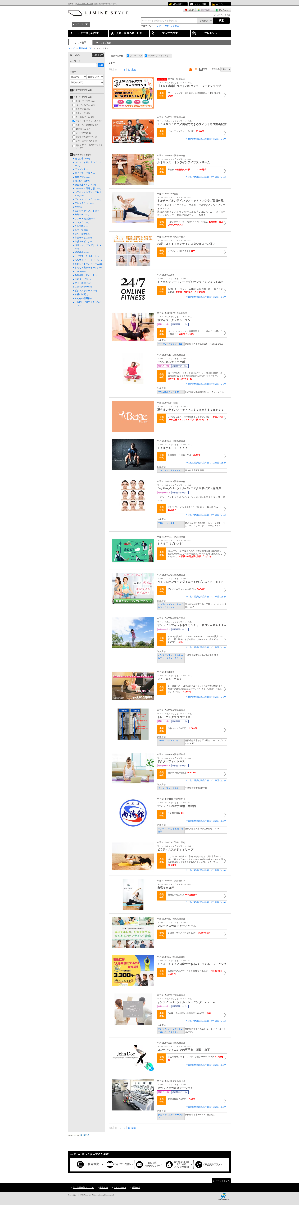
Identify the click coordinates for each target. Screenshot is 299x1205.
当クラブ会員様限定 (182, 772)
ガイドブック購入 (85, 173)
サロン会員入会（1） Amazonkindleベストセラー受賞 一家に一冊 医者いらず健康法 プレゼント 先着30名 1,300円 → (195, 639)
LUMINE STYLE (85, 3)
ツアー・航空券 (84, 218)
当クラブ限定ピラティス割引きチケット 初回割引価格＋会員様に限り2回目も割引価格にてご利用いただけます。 (195, 376)
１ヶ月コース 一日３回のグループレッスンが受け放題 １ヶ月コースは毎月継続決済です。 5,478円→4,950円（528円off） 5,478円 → (195, 689)
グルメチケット (84, 203)
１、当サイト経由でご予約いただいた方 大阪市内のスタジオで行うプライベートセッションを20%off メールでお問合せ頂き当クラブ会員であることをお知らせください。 (195, 860)
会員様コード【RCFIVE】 (184, 455)
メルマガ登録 (200, 4)
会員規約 (103, 1187)
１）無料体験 (176, 813)
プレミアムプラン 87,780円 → (186, 589)
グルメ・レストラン (88, 199)
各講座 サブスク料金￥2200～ (190, 933)
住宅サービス (83, 279)
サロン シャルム (166, 523)
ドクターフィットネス (168, 788)
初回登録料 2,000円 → (181, 1099)
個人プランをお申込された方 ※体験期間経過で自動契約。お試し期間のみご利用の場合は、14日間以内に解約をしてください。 (195, 554)
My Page (222, 10)
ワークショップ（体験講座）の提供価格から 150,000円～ (195, 94)
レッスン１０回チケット (181, 251)
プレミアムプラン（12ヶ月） (186, 131)
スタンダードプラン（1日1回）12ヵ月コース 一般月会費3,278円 (195, 290)
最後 (134, 69)
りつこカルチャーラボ (168, 392)
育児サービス (83, 237)
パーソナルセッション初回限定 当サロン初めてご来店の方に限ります (195, 332)
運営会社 (136, 1187)
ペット (80, 271)
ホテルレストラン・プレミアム (88, 194)
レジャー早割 (163, 26)
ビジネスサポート (86, 290)
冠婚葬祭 (82, 252)
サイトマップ (120, 1187)
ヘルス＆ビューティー (88, 260)
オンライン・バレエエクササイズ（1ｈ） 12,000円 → (193, 508)
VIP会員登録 (178, 4)
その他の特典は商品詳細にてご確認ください (206, 139)
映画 (78, 207)
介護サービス (83, 241)
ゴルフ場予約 (82, 233)
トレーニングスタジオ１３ (170, 740)
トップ (71, 48)
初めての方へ (204, 10)
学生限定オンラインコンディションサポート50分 (195, 1058)
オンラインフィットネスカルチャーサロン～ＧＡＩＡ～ (170, 658)
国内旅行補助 (82, 181)
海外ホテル (82, 214)
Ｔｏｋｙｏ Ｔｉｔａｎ (169, 470)
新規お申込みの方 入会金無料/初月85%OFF (195, 972)
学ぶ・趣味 (83, 283)
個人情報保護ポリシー (83, 1187)
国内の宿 (82, 158)
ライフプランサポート (87, 256)
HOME (189, 10)
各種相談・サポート (87, 275)
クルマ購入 (82, 226)
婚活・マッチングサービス (88, 247)
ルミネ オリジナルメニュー (88, 164)
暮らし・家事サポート (88, 267)
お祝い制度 (81, 294)
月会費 (187, 169)
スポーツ (81, 230)
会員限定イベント (85, 184)
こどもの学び (83, 286)
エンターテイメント (87, 210)
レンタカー (176, 26)
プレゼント (81, 169)
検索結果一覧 (85, 48)
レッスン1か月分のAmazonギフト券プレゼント (195, 418)
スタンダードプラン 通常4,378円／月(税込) (195, 223)
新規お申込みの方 (182, 894)
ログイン (220, 4)
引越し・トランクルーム (88, 263)
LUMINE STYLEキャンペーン (88, 304)
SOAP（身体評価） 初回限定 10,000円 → (189, 1013)
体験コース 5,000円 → (182, 728)
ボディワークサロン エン (170, 344)
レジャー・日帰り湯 (88, 188)
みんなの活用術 (83, 298)
